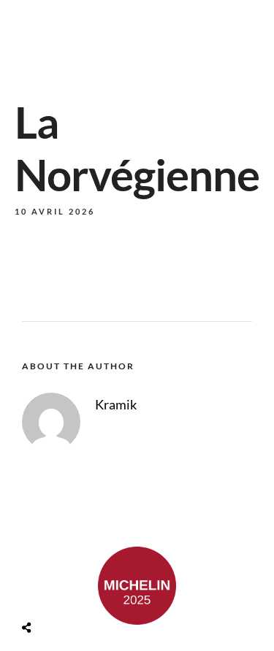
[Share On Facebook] (43, 593)
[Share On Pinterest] (84, 593)
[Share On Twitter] (64, 593)
